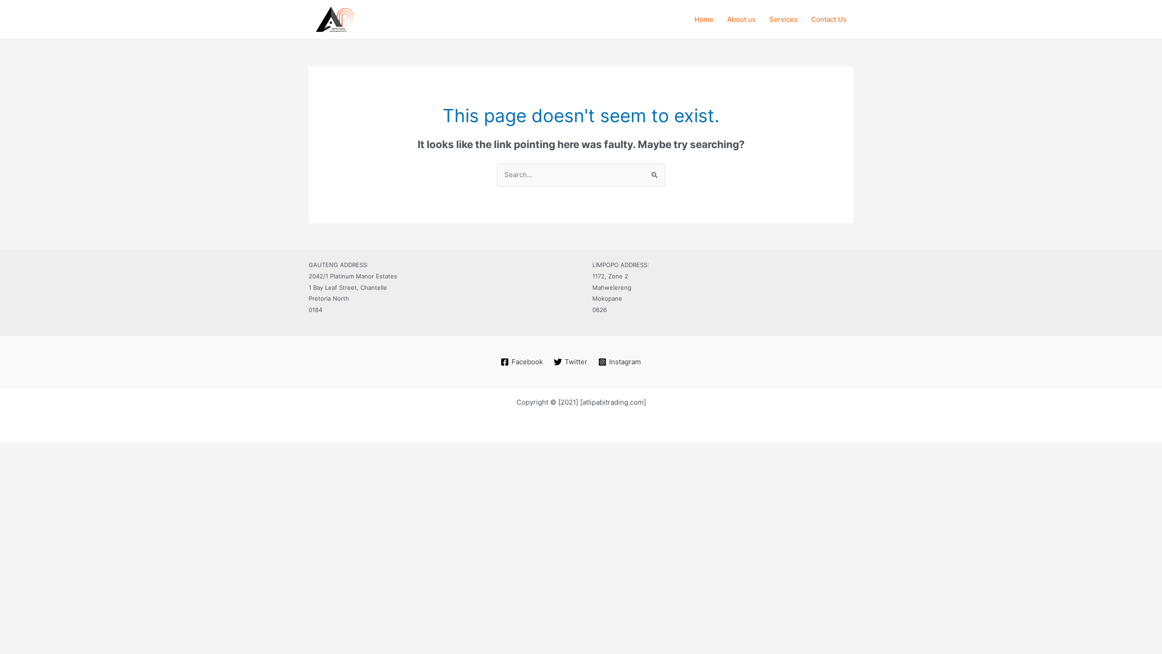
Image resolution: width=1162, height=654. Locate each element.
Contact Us (829, 19)
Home (704, 19)
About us (741, 19)
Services (783, 19)
